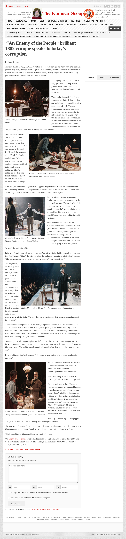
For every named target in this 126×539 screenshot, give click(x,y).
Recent (103, 77)
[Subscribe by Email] (115, 6)
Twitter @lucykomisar (83, 33)
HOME (9, 21)
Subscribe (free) (14, 33)
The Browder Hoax (16, 28)
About (96, 36)
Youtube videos (103, 33)
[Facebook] (105, 6)
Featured (75, 21)
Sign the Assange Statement (19, 36)
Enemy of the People (17, 438)
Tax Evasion (107, 24)
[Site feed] (119, 6)
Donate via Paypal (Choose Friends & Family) (52, 36)
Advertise (56, 33)
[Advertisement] (103, 55)
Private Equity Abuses (52, 24)
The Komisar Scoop (63, 13)
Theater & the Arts (38, 28)
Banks (33, 21)
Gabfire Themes (116, 534)
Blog (42, 21)
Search (98, 6)
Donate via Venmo (82, 36)
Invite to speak (42, 33)
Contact (28, 33)
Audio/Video (21, 21)
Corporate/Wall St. (58, 21)
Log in (93, 534)
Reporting (72, 24)
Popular (91, 77)
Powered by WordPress (103, 534)
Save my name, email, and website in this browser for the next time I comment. (39, 493)
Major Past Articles (94, 21)
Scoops (93, 24)
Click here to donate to (22, 449)
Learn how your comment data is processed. (45, 509)
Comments (114, 77)
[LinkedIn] (112, 6)
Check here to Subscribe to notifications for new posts (29, 497)
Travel (55, 28)
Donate (115, 28)
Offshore (33, 24)
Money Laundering (16, 24)
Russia (83, 24)
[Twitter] (108, 6)
